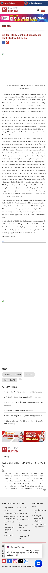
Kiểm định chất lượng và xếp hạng (9, 529)
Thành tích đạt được (9, 523)
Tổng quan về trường (8, 509)
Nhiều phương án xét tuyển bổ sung (19, 415)
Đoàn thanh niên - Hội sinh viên (40, 525)
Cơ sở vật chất (9, 535)
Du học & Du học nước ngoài (24, 531)
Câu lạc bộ (37, 521)
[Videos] (4, 561)
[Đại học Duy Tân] (10, 449)
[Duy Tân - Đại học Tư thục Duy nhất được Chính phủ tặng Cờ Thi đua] (3, 42)
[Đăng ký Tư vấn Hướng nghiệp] (35, 436)
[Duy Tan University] (12, 9)
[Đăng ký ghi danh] (13, 436)
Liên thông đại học (24, 520)
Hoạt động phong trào (40, 511)
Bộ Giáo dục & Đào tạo (12, 374)
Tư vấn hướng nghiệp (35, 3)
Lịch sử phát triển (10, 513)
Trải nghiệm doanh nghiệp (39, 517)
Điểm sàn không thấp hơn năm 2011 (19, 397)
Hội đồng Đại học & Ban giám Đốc (10, 517)
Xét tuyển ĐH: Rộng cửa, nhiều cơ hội (20, 392)
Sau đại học (23, 513)
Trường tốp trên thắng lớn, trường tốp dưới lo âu (24, 402)
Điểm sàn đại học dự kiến (15, 410)
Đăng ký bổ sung (9, 3)
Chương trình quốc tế (23, 526)
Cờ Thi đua (29, 374)
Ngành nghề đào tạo (24, 537)
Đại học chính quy (23, 509)
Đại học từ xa (23, 516)
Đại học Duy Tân (10, 380)
